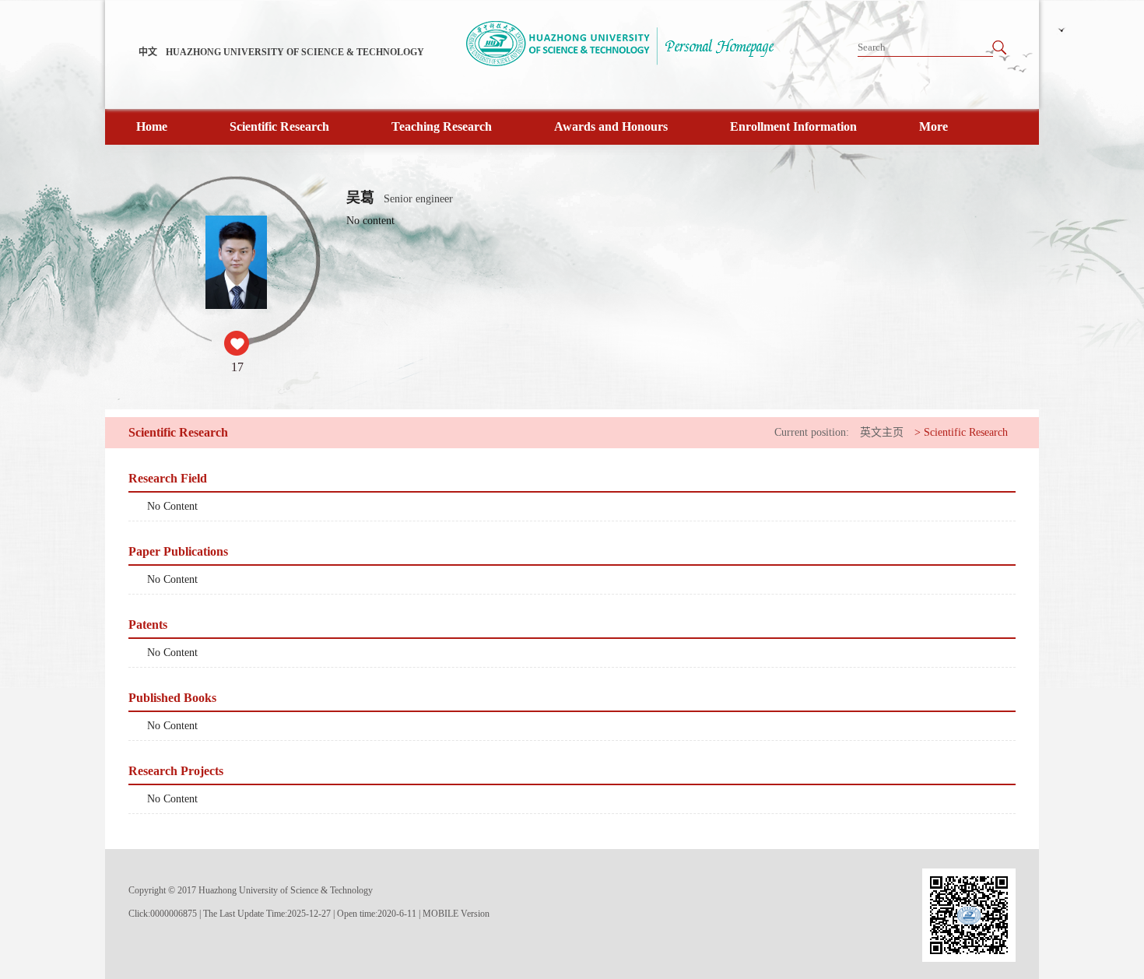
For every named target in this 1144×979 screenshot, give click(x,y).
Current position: (811, 432)
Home (151, 126)
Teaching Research (441, 126)
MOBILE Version (456, 913)
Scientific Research (279, 126)
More (933, 126)
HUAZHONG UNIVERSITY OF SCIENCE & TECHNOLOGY (295, 52)
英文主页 (882, 432)
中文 (148, 52)
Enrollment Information (793, 126)
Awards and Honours (611, 126)
